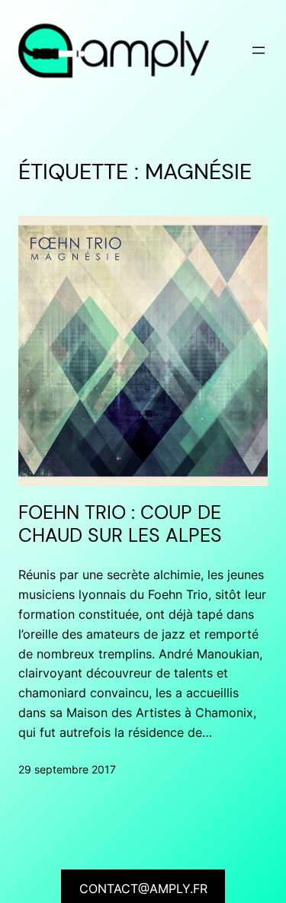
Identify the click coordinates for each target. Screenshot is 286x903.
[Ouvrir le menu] (258, 50)
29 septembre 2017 (67, 769)
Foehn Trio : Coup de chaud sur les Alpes (120, 524)
